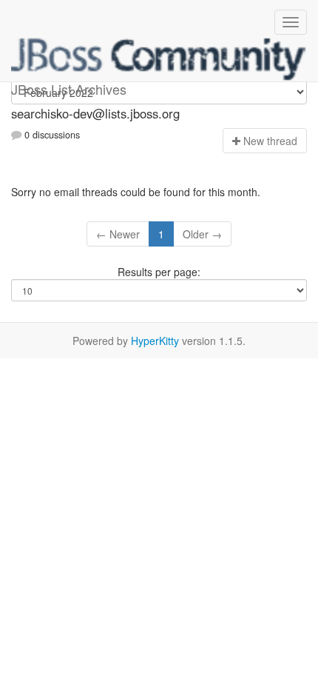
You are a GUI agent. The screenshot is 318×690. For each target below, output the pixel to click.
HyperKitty (155, 340)
